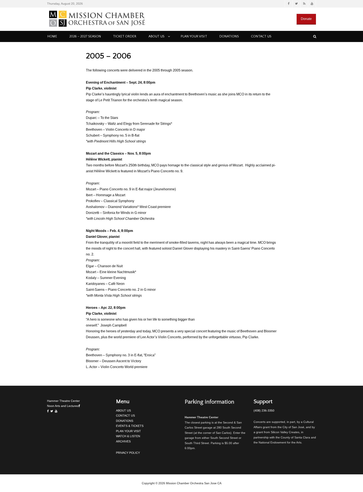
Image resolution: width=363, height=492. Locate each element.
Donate (306, 19)
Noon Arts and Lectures (62, 406)
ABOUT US (123, 410)
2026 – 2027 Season (85, 36)
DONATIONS (124, 420)
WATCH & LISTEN (128, 436)
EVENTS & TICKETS (129, 426)
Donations (229, 36)
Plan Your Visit (194, 36)
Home (52, 36)
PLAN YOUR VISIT (128, 431)
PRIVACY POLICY (128, 452)
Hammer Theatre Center (63, 401)
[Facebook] (48, 411)
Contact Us (261, 36)
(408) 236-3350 (264, 410)
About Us (156, 36)
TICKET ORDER (124, 36)
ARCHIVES (123, 441)
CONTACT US (125, 415)
